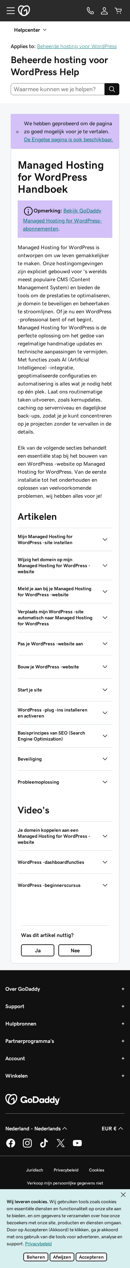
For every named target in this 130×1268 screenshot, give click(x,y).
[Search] (112, 89)
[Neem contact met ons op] (90, 10)
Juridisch (34, 1170)
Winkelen (16, 1075)
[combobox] (58, 89)
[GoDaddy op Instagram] (27, 1146)
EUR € (109, 1128)
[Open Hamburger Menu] (8, 10)
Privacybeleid (66, 1170)
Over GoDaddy (22, 988)
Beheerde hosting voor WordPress (77, 46)
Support (14, 1006)
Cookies (96, 1170)
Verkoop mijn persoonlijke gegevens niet (65, 1183)
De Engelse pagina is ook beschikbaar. (68, 139)
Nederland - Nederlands (33, 1128)
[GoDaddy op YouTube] (77, 1146)
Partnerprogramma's (29, 1041)
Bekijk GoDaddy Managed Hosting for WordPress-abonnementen (62, 219)
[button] (65, 539)
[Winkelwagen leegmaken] (118, 10)
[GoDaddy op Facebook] (10, 1146)
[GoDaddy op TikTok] (44, 1146)
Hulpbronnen (20, 1023)
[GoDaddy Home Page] (33, 1099)
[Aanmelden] (104, 10)
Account (15, 1058)
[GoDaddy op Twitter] (60, 1146)
